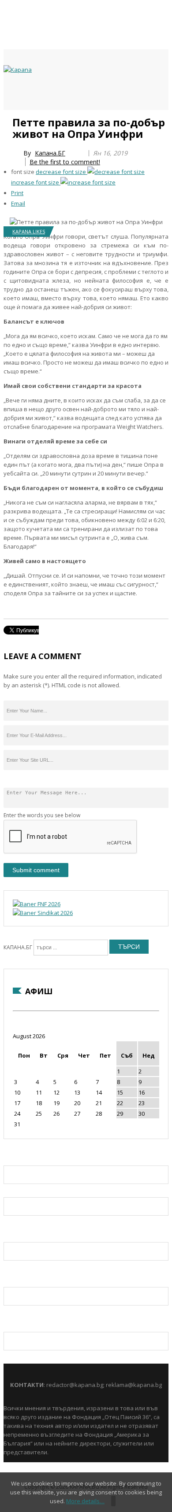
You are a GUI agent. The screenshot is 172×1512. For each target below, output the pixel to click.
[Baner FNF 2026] (36, 904)
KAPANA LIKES (28, 231)
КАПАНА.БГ (18, 947)
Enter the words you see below (42, 815)
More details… (85, 1501)
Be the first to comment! (65, 162)
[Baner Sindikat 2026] (43, 913)
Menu (8, 119)
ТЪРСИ (129, 946)
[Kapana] (18, 70)
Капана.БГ (50, 153)
